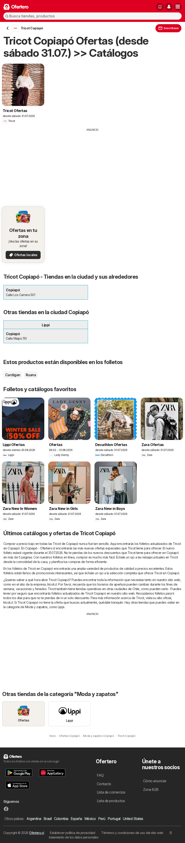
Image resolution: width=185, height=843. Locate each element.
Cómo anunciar (154, 781)
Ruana (31, 375)
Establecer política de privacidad (72, 833)
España (76, 818)
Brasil (48, 818)
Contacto (104, 784)
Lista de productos (111, 801)
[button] (169, 7)
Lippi (61, 607)
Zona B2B (151, 789)
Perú (101, 818)
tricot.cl (52, 584)
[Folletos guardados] (160, 7)
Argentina (33, 818)
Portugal (114, 818)
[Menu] (178, 7)
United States (133, 818)
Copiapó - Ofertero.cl (40, 548)
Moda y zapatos (36, 607)
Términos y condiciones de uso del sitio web (132, 833)
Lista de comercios (111, 792)
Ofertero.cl (36, 833)
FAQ (100, 775)
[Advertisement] (92, 166)
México (90, 818)
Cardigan (12, 375)
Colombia (61, 818)
